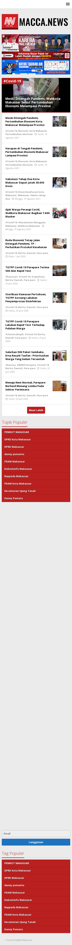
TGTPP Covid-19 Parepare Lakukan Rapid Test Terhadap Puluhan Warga (25, 325)
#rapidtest (38, 276)
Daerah (31, 253)
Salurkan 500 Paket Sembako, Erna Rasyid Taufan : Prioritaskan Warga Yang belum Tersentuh (27, 355)
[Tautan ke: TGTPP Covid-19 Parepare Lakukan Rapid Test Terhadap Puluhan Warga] (60, 324)
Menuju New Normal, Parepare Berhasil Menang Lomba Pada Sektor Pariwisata (25, 386)
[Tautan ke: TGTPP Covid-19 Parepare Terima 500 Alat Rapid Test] (60, 270)
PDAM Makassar (14, 461)
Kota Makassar (38, 130)
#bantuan (11, 276)
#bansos (10, 364)
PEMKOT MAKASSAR (16, 432)
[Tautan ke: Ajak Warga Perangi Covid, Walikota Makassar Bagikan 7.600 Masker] (60, 212)
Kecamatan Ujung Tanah (20, 491)
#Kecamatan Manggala (31, 222)
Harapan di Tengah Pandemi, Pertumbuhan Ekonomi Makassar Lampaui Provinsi (27, 152)
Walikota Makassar (29, 225)
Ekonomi (23, 130)
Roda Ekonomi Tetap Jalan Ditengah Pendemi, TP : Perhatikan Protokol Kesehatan (26, 243)
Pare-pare (42, 253)
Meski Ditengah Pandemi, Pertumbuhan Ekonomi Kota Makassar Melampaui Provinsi (24, 121)
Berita (22, 253)
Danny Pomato (13, 498)
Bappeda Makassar (16, 476)
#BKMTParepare (26, 364)
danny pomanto (14, 454)
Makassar (23, 195)
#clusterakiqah (14, 334)
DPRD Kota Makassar (17, 439)
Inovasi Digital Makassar (19, 939)
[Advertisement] (36, 665)
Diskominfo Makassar (18, 468)
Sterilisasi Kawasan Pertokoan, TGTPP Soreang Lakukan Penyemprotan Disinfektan (25, 297)
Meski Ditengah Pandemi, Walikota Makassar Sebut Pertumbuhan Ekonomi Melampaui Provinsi (32, 102)
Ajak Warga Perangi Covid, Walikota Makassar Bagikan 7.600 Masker (27, 213)
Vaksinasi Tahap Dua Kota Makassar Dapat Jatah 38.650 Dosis (24, 182)
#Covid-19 (11, 130)
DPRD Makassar (14, 446)
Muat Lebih (36, 410)
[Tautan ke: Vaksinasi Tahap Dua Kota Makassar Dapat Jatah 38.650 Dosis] (60, 182)
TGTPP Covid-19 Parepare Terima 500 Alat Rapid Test (27, 268)
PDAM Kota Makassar (17, 483)
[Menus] (67, 4)
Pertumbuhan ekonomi (19, 134)
